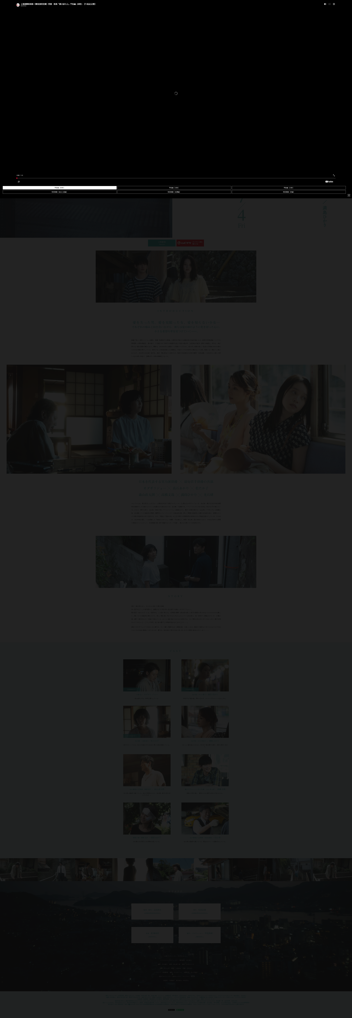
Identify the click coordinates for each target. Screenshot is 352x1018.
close (349, 195)
